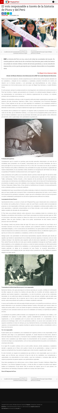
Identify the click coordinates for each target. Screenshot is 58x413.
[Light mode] (53, 2)
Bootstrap (4, 406)
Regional (28, 404)
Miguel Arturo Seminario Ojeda (48, 73)
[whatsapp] (8, 13)
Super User (5, 15)
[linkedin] (5, 13)
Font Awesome (5, 408)
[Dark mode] (56, 2)
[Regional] (12, 2)
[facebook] (3, 13)
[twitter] (11, 13)
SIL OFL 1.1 (18, 408)
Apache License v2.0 (35, 406)
